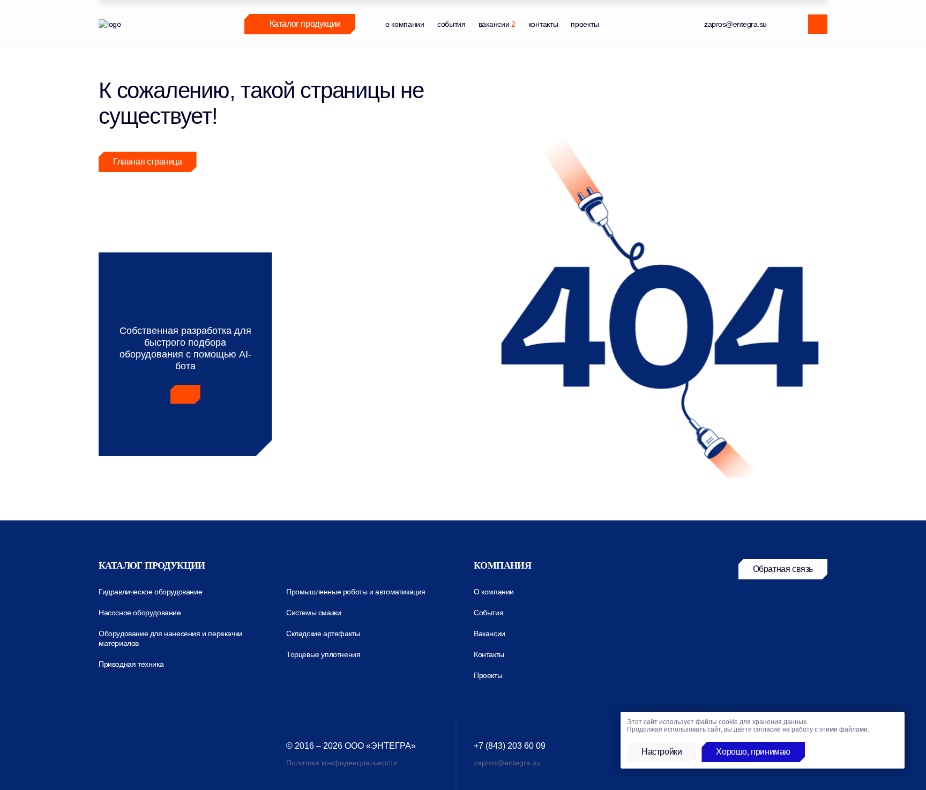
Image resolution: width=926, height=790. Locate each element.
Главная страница (147, 161)
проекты (585, 24)
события (451, 24)
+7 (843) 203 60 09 (510, 745)
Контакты (489, 654)
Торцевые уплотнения (323, 654)
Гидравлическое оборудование (150, 591)
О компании (494, 591)
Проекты (488, 675)
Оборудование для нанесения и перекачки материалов (170, 638)
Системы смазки (313, 612)
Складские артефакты (323, 633)
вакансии (497, 24)
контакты (543, 24)
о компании (404, 24)
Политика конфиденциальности (342, 762)
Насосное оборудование (140, 612)
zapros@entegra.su (735, 24)
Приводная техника (131, 664)
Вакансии (489, 633)
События (488, 612)
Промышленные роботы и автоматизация (355, 591)
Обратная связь (783, 568)
